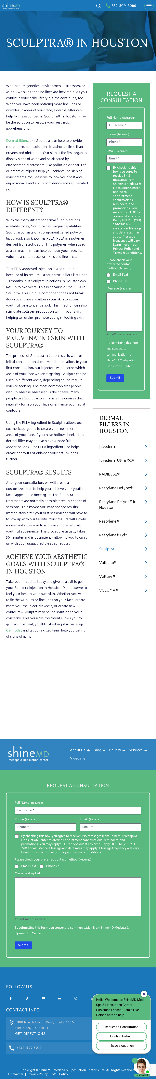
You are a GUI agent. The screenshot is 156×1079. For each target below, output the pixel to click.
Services (136, 750)
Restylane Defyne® (116, 488)
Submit (115, 378)
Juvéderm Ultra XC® (116, 461)
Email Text (120, 275)
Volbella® (107, 563)
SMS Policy (60, 1074)
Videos (75, 758)
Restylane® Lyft (113, 535)
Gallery (115, 750)
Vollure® (107, 577)
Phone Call (120, 282)
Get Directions (30, 1034)
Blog (97, 750)
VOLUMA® (108, 590)
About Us (78, 750)
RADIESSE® (109, 474)
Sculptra (106, 549)
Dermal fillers (17, 141)
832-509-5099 (124, 5)
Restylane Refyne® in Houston (117, 505)
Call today (14, 631)
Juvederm (107, 447)
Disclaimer (15, 1074)
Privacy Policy (38, 1074)
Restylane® (109, 522)
